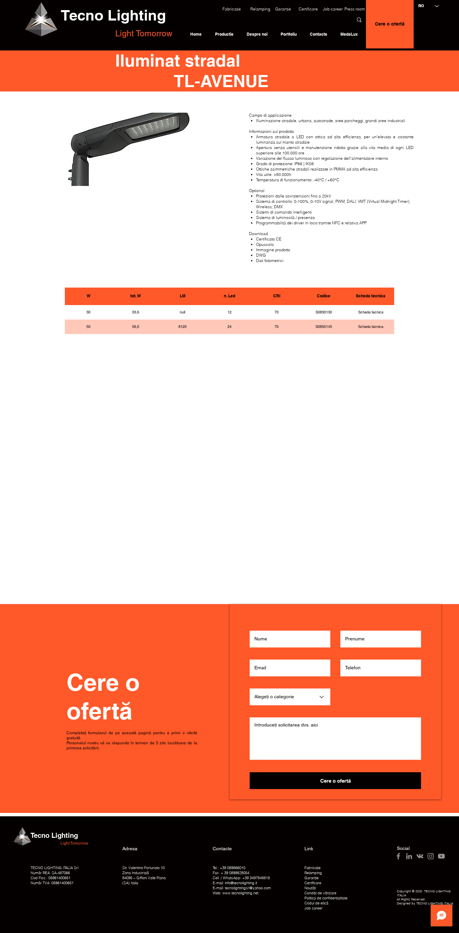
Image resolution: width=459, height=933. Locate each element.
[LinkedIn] (409, 856)
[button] (232, 9)
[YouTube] (441, 856)
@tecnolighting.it (244, 883)
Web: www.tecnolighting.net (235, 893)
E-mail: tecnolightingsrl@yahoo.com (242, 888)
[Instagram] (430, 856)
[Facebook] (398, 856)
